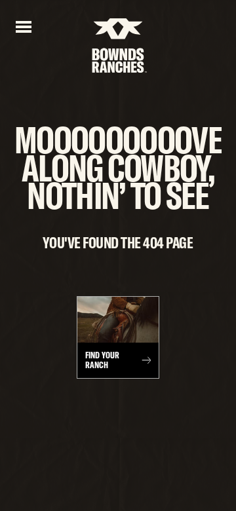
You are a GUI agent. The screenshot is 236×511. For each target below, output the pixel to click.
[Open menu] (23, 25)
